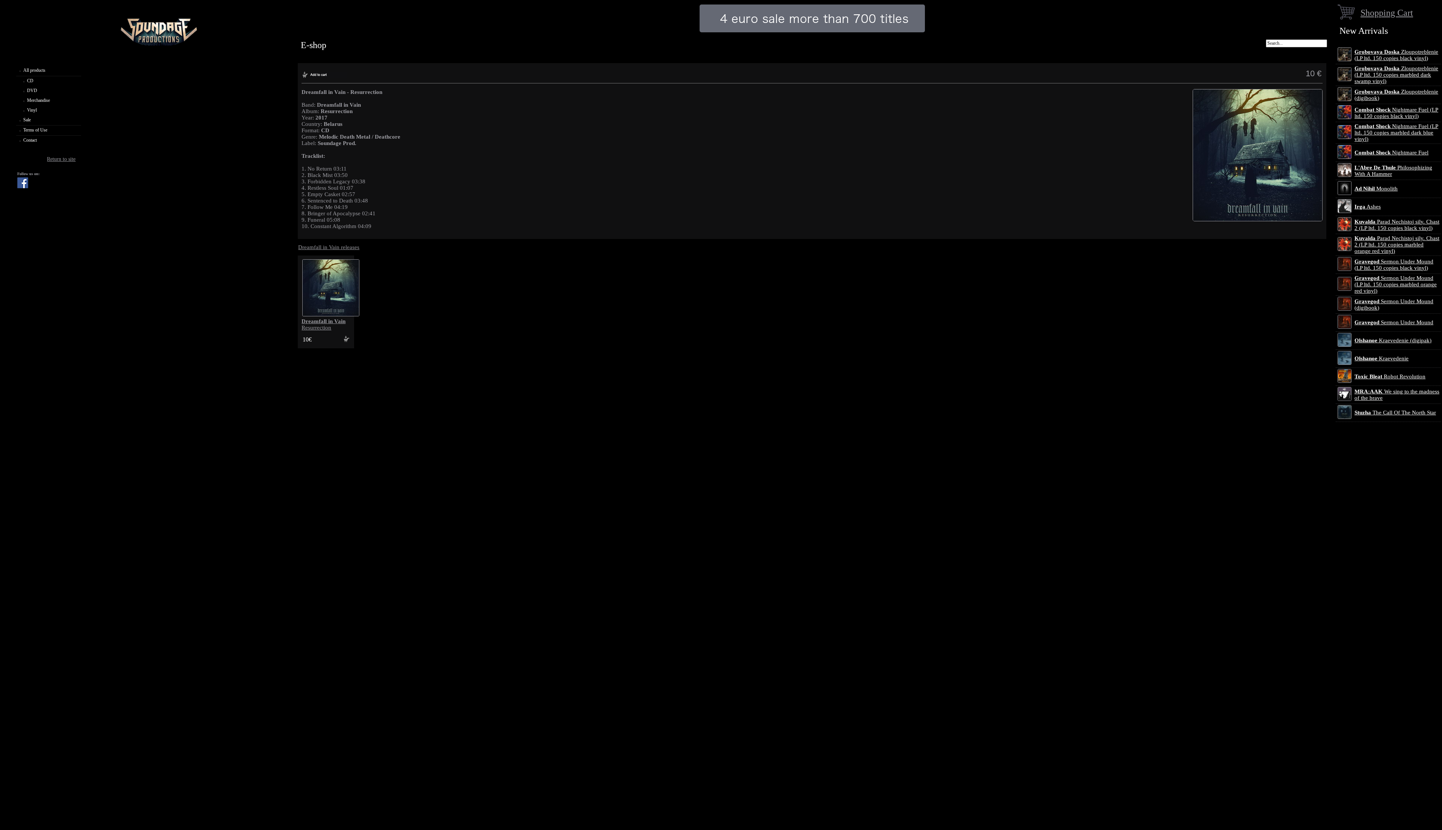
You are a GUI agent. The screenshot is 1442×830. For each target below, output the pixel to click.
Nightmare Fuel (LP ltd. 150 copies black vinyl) (1396, 113)
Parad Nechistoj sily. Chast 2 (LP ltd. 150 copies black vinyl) (1397, 225)
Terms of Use (35, 130)
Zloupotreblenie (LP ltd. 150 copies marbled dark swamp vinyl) (1396, 74)
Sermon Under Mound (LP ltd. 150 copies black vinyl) (1394, 265)
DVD (32, 90)
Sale (27, 119)
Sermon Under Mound (1394, 322)
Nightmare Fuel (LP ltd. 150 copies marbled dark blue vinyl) (1396, 132)
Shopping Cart (1387, 13)
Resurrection (323, 324)
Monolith (1376, 189)
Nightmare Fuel (1391, 153)
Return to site (61, 159)
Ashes (1368, 207)
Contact (30, 140)
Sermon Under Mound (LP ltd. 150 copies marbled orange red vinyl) (1396, 284)
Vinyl (32, 110)
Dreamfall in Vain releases (328, 247)
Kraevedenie (1382, 358)
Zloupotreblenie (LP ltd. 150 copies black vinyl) (1396, 55)
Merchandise (38, 100)
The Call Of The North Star (1395, 413)
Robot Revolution (1390, 376)
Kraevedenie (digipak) (1393, 340)
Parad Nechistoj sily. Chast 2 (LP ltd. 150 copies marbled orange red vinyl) (1397, 244)
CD (30, 80)
